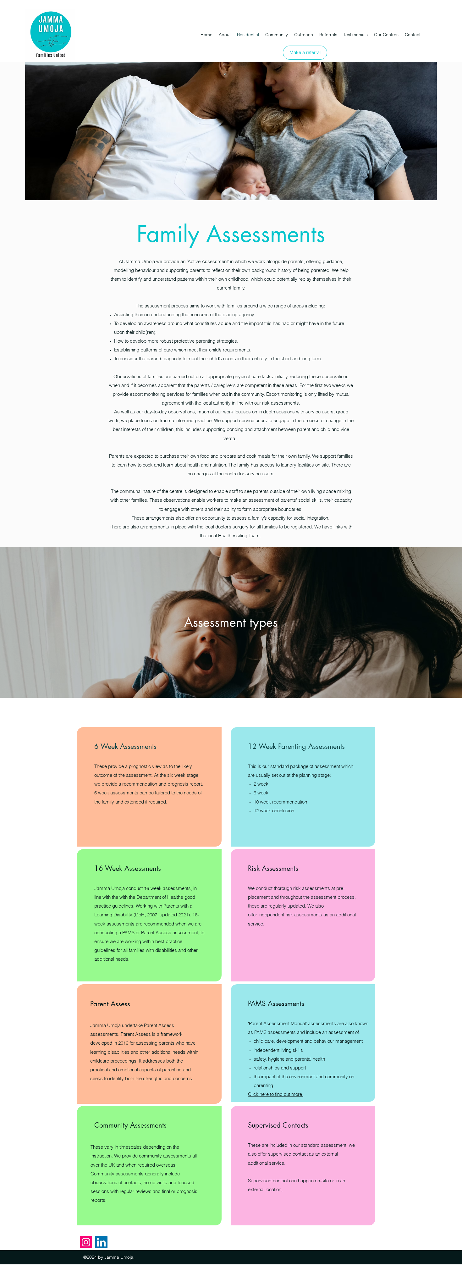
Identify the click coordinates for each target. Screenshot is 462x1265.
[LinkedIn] (101, 1242)
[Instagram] (86, 1242)
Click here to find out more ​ (275, 1094)
